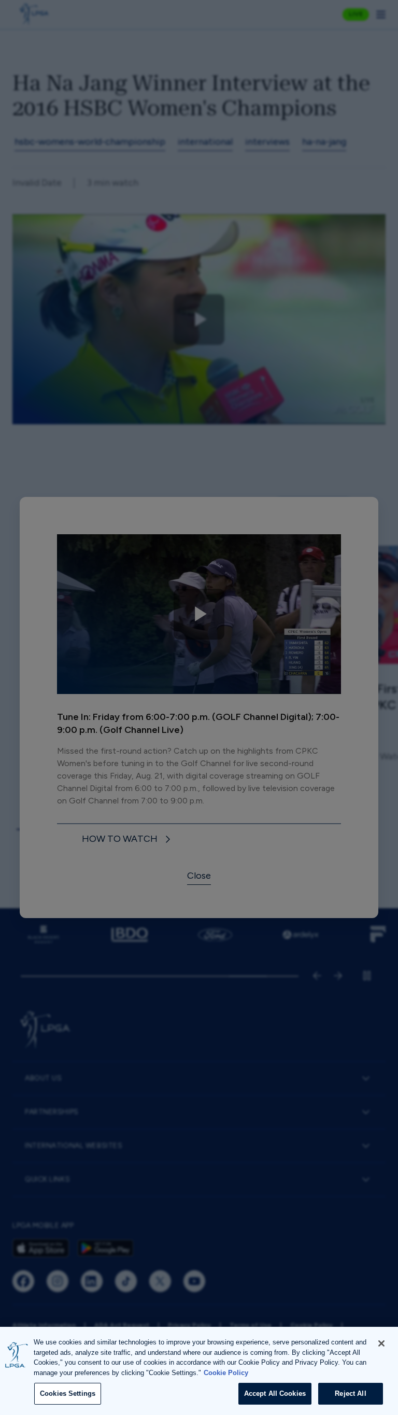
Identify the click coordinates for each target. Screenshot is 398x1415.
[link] (128, 840)
